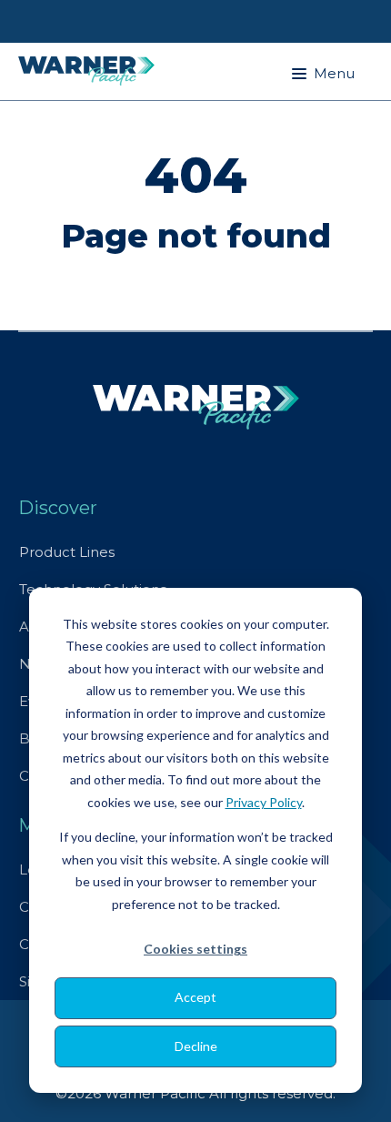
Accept (195, 997)
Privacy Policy (264, 802)
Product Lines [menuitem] (67, 552)
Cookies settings (195, 948)
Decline (196, 1046)
